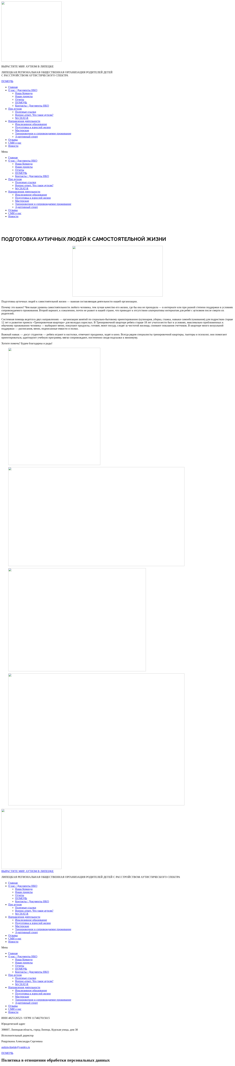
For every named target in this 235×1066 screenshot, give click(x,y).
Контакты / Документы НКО (32, 105)
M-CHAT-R (21, 118)
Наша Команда (24, 93)
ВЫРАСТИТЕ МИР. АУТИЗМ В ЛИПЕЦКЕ (27, 871)
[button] (117, 151)
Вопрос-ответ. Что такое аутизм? (34, 114)
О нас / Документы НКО (22, 90)
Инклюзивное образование (31, 124)
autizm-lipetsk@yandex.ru (15, 1047)
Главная (13, 87)
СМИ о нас (14, 142)
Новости (13, 145)
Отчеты (19, 99)
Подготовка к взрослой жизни (33, 127)
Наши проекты (24, 96)
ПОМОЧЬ (21, 102)
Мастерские (22, 130)
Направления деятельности (24, 121)
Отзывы (13, 139)
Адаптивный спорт (26, 136)
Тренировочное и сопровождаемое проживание (43, 133)
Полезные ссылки (25, 111)
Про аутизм (15, 108)
